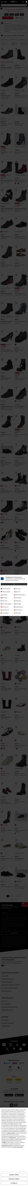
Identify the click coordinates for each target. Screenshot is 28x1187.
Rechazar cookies (14, 1179)
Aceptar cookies (14, 1174)
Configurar (14, 1183)
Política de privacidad (18, 1147)
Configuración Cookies (6, 1145)
